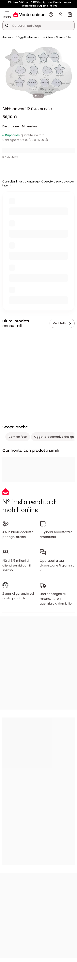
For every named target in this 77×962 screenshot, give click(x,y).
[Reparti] (7, 13)
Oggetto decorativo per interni (36, 37)
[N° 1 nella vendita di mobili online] (29, 14)
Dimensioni (29, 126)
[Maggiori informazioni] (46, 139)
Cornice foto (63, 37)
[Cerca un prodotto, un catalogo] (7, 25)
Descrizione (10, 126)
